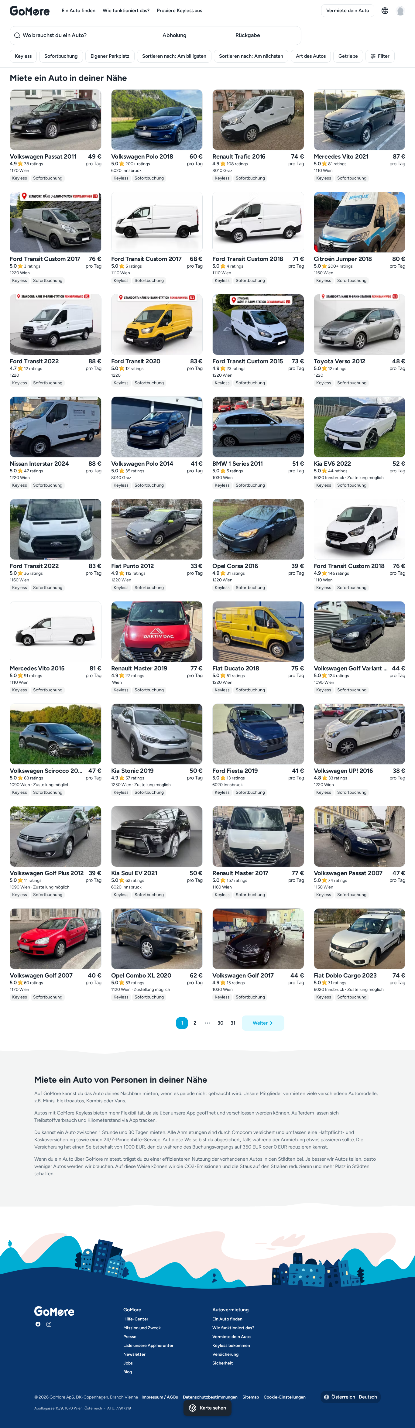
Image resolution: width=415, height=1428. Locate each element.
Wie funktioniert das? (126, 10)
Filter (383, 56)
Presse (129, 1336)
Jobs (128, 1363)
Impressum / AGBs (160, 1397)
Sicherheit (222, 1363)
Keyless (23, 56)
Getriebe (348, 56)
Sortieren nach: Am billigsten (174, 56)
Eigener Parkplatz (110, 56)
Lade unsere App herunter (148, 1345)
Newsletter (134, 1354)
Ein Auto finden (78, 10)
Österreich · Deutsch (354, 1397)
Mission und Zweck (142, 1327)
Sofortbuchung (61, 56)
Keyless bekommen (231, 1345)
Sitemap (250, 1397)
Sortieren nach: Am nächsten (251, 56)
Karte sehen (213, 1408)
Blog (127, 1372)
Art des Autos (311, 56)
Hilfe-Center (135, 1319)
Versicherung (225, 1354)
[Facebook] (38, 1324)
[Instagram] (49, 1324)
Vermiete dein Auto (347, 10)
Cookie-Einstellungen (285, 1397)
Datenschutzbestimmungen (210, 1397)
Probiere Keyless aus (179, 10)
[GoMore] (30, 10)
